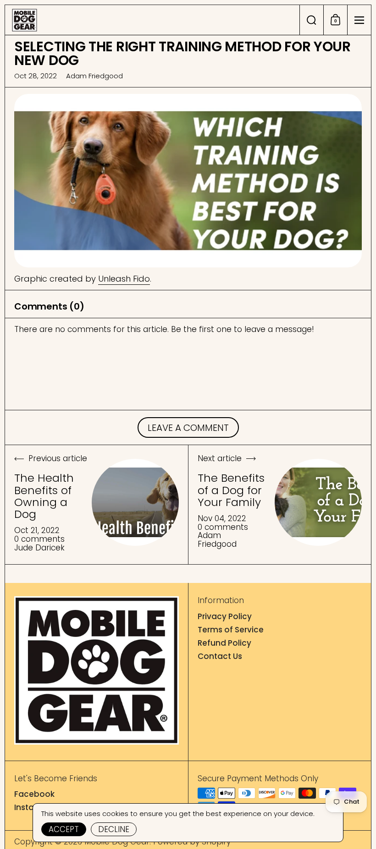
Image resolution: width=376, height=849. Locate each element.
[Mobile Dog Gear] (152, 20)
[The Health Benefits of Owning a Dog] (135, 502)
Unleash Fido (124, 278)
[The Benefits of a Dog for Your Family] (318, 502)
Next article (220, 459)
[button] (311, 20)
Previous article (57, 459)
